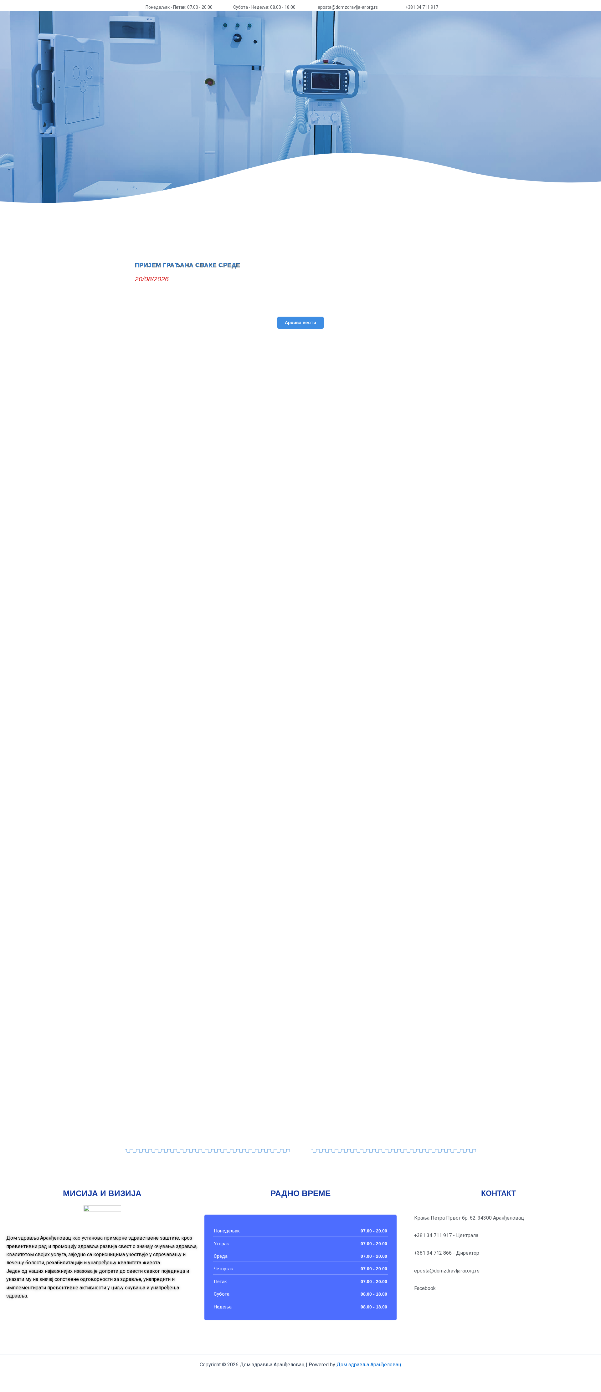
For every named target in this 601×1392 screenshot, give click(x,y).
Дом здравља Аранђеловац (368, 1365)
